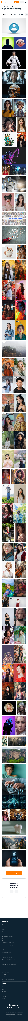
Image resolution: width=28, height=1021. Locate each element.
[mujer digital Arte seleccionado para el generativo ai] (18, 476)
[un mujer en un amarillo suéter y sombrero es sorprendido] (20, 422)
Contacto (4, 974)
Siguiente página (14, 873)
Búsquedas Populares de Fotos (8, 962)
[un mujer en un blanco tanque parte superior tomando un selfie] (20, 202)
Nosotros (4, 976)
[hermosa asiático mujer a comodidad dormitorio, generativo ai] (20, 532)
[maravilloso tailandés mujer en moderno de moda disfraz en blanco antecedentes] (20, 403)
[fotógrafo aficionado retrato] (8, 493)
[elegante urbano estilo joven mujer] (5, 602)
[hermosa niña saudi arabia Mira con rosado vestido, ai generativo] (20, 725)
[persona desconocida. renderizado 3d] (8, 43)
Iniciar (22, 2)
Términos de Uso (9, 1016)
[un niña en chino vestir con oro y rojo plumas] (20, 270)
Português (4, 991)
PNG (22, 14)
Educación (4, 934)
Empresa (4, 931)
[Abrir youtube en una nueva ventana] (20, 1007)
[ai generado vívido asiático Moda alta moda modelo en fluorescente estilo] (6, 476)
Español (4, 989)
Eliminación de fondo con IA (8, 942)
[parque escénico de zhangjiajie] (14, 349)
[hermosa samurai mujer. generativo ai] (7, 513)
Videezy (3, 929)
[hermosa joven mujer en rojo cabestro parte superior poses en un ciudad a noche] (6, 169)
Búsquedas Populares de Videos (9, 964)
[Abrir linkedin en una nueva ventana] (11, 1007)
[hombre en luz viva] (8, 725)
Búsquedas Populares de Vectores (9, 959)
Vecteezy (4, 927)
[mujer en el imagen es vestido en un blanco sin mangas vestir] (20, 493)
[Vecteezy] (2, 2)
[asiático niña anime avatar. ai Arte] (9, 124)
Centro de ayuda (5, 972)
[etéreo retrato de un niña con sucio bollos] (8, 202)
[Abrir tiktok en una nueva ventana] (16, 1007)
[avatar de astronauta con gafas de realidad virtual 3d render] (14, 59)
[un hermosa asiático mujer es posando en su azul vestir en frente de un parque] (8, 588)
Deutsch (4, 993)
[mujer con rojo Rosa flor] (20, 588)
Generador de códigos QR (7, 945)
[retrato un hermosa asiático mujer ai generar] (8, 310)
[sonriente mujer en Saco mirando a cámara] (20, 367)
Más (3, 998)
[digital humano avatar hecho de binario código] (14, 802)
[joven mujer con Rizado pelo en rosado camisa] (6, 815)
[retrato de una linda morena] (8, 635)
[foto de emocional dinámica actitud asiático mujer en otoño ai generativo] (21, 139)
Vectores (6, 14)
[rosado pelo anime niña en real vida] (20, 617)
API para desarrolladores (7, 936)
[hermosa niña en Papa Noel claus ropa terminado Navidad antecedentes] (20, 552)
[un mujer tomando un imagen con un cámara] (8, 654)
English (3, 986)
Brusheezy (4, 924)
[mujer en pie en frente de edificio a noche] (8, 672)
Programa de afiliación (7, 957)
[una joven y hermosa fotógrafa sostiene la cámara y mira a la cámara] (8, 330)
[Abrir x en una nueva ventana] (18, 1007)
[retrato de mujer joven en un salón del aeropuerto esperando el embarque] (20, 635)
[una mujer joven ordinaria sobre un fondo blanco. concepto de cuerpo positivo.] (8, 617)
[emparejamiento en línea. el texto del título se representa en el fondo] (14, 218)
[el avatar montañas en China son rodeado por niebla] (14, 842)
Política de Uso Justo (14, 1016)
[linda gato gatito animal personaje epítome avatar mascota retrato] (9, 252)
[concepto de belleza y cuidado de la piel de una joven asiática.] (8, 459)
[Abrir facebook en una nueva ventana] (7, 1007)
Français (4, 996)
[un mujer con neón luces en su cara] (20, 310)
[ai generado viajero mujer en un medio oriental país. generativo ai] (20, 569)
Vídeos (14, 14)
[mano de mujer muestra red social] (14, 235)
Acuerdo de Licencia (6, 952)
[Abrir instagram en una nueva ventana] (9, 1007)
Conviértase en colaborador (8, 979)
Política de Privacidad (18, 1016)
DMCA (3, 955)
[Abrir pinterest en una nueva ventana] (14, 1007)
